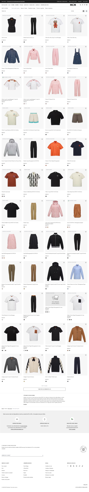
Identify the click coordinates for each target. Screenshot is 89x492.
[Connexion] (82, 4)
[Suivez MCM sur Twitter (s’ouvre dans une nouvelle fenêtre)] (73, 466)
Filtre (72, 11)
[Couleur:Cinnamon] (2, 196)
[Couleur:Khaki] (2, 289)
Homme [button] (17, 4)
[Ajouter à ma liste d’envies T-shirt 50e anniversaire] (85, 139)
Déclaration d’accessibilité (49, 475)
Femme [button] (12, 4)
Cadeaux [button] (37, 4)
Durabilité (25, 475)
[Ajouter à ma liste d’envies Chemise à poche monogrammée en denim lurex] (20, 46)
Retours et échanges (5, 477)
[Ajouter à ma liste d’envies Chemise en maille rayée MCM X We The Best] (42, 170)
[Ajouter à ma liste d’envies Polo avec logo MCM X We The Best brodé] (63, 108)
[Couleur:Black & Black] (69, 319)
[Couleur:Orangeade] (46, 165)
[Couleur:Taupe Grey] (68, 134)
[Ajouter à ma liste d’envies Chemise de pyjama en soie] (63, 77)
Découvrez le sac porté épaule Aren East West (16, 1)
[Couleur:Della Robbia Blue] (68, 289)
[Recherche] (80, 4)
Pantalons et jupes (31, 8)
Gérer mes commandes (62, 1)
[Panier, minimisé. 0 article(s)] (86, 4)
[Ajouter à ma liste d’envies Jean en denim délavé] (63, 46)
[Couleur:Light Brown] (24, 289)
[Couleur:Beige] (24, 227)
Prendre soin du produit (5, 479)
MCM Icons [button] (32, 4)
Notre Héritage (26, 466)
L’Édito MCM (26, 468)
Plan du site (25, 470)
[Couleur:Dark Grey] (69, 350)
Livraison (3, 475)
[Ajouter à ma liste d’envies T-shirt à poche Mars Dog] (85, 15)
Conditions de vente (48, 466)
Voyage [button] (21, 4)
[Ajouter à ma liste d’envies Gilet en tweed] (20, 15)
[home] (73, 5)
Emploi (25, 472)
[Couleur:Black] (2, 42)
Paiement (3, 470)
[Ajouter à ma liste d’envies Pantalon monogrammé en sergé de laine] (42, 262)
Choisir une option (48, 472)
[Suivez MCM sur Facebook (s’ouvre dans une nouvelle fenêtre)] (67, 466)
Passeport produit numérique (28, 477)
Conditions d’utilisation (49, 468)
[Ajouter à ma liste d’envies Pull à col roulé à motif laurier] (63, 355)
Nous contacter (72, 1)
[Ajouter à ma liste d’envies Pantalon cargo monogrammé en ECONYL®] (42, 139)
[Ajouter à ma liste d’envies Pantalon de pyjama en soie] (85, 77)
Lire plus (25, 404)
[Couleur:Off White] (2, 134)
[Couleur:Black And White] (24, 196)
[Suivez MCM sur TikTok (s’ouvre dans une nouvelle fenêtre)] (82, 466)
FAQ (2, 468)
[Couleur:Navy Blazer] (68, 165)
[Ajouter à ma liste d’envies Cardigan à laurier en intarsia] (42, 355)
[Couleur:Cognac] (68, 227)
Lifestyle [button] (26, 4)
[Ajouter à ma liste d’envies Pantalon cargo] (42, 201)
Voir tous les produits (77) (44, 389)
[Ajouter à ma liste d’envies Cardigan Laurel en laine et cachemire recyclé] (85, 324)
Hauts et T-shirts (24, 8)
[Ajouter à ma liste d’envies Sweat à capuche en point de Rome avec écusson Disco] (20, 139)
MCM (3, 408)
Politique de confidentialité (49, 470)
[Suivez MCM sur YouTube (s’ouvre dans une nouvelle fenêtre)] (76, 466)
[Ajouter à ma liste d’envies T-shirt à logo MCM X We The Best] (63, 170)
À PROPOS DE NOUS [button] (45, 4)
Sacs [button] (9, 4)
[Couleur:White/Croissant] (24, 381)
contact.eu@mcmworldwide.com (17, 429)
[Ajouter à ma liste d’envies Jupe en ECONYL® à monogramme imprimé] (85, 201)
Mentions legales (48, 477)
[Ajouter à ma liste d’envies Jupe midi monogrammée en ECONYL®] (20, 231)
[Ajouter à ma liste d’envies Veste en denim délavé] (42, 46)
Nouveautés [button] (4, 4)
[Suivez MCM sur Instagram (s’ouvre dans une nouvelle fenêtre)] (70, 466)
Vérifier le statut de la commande (7, 472)
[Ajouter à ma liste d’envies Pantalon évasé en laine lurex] (42, 15)
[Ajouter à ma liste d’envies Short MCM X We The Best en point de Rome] (42, 108)
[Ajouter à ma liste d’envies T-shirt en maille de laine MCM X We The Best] (20, 201)
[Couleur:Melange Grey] (2, 165)
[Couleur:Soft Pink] (24, 73)
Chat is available (72, 429)
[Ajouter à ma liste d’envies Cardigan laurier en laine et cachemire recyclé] (20, 355)
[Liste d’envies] (84, 4)
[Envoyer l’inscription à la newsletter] (42, 455)
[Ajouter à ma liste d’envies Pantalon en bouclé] (85, 355)
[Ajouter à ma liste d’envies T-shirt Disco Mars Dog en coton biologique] (63, 15)
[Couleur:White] (46, 42)
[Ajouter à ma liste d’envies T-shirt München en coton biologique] (20, 293)
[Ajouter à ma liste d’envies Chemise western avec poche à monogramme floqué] (85, 262)
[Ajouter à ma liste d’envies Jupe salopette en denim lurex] (85, 46)
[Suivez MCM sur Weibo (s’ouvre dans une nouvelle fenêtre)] (79, 466)
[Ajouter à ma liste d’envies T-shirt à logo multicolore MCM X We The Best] (20, 108)
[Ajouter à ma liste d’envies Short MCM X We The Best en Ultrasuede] (85, 108)
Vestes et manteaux (48, 8)
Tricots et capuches (40, 8)
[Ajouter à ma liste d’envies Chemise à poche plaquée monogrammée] (63, 139)
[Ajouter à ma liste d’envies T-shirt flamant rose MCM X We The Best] (85, 170)
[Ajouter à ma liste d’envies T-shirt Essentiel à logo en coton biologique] (63, 324)
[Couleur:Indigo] (2, 73)
